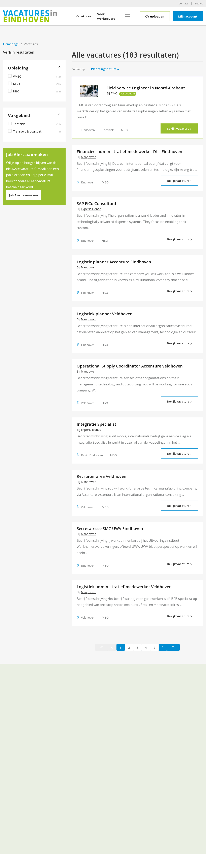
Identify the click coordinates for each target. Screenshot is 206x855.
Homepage (11, 44)
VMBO (17, 76)
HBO (16, 91)
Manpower (88, 156)
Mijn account (188, 16)
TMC (114, 93)
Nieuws (198, 3)
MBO (16, 84)
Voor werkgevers (106, 16)
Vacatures (83, 16)
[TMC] (89, 91)
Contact (183, 3)
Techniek (19, 124)
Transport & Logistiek (27, 131)
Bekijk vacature (178, 128)
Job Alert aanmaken (23, 195)
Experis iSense (91, 208)
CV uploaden (154, 16)
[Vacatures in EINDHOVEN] (38, 16)
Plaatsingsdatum (103, 69)
